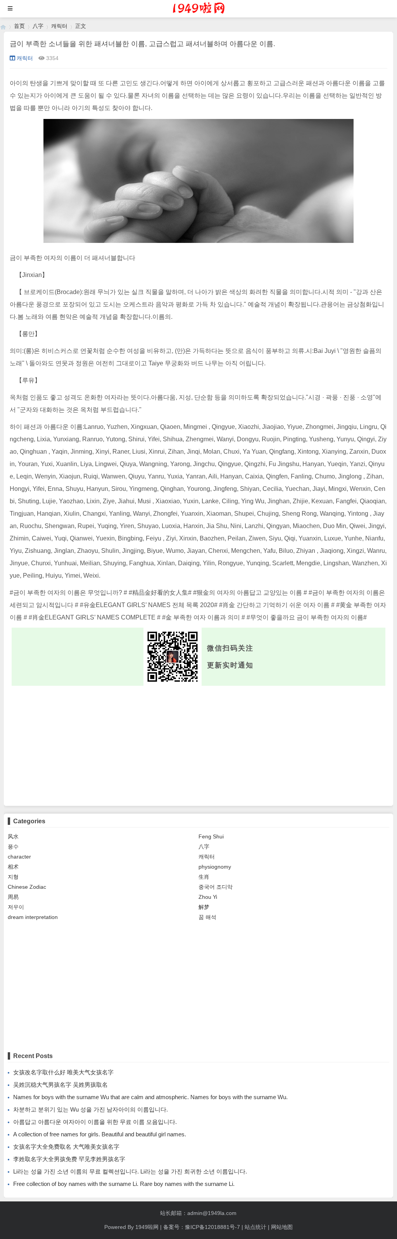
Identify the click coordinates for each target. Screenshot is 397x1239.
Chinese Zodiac (27, 887)
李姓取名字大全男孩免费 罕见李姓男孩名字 (69, 1159)
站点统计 (255, 1227)
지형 (13, 877)
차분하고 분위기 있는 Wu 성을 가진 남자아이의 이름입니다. (90, 1109)
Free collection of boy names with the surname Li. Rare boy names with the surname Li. (124, 1183)
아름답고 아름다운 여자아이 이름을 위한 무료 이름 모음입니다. (95, 1122)
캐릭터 (59, 26)
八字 (38, 26)
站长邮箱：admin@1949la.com (198, 1213)
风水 (13, 836)
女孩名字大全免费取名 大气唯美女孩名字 (66, 1146)
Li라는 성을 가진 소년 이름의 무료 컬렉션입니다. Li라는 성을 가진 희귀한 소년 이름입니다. (130, 1171)
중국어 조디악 (215, 887)
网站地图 (282, 1227)
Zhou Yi (207, 897)
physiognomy (214, 867)
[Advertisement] (198, 744)
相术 (13, 867)
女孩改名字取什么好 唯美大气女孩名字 (63, 1072)
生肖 (203, 877)
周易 (13, 897)
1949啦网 (147, 1227)
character (19, 857)
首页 (19, 26)
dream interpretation (33, 917)
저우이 (16, 907)
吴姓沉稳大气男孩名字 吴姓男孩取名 (60, 1084)
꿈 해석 (207, 917)
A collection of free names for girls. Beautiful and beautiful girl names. (99, 1134)
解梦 (203, 907)
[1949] (3, 26)
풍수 (13, 846)
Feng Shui (211, 836)
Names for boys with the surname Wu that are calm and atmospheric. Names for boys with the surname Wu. (150, 1097)
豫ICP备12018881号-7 (212, 1227)
